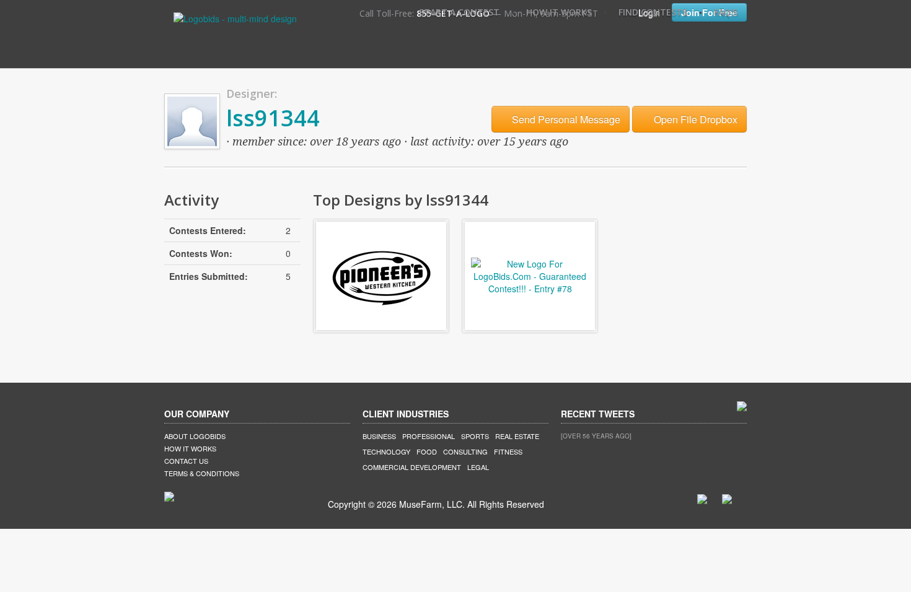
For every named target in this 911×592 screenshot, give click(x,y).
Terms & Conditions (201, 473)
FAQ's (725, 12)
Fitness (508, 451)
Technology (386, 451)
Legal (478, 467)
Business (379, 436)
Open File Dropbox (694, 119)
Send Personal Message (564, 119)
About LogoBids (195, 436)
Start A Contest (459, 12)
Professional (428, 436)
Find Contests (652, 12)
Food (426, 451)
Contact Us (186, 461)
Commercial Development (412, 467)
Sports (475, 436)
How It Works (559, 12)
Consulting (465, 451)
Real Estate (517, 436)
